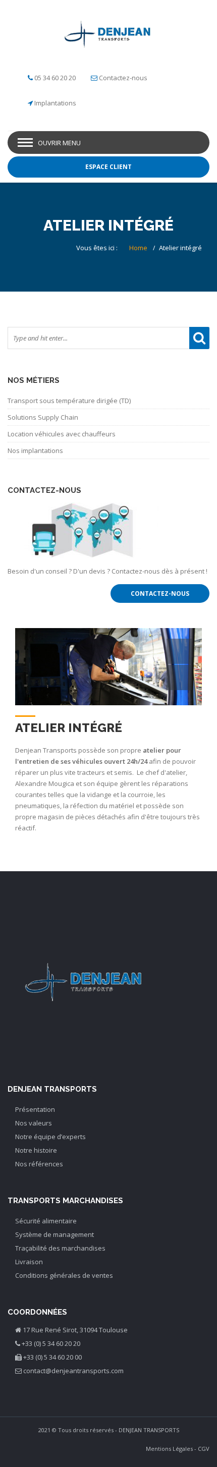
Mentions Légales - (171, 1448)
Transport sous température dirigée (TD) (69, 400)
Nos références (39, 1163)
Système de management (54, 1234)
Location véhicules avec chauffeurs (62, 433)
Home (138, 247)
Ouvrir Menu (59, 142)
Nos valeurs (33, 1122)
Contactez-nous (123, 77)
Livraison (29, 1261)
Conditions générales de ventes (64, 1275)
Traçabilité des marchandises (60, 1248)
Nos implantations (35, 450)
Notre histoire (36, 1150)
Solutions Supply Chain (43, 417)
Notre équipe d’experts (50, 1136)
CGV (203, 1448)
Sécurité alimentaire (46, 1220)
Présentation (35, 1109)
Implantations (55, 102)
